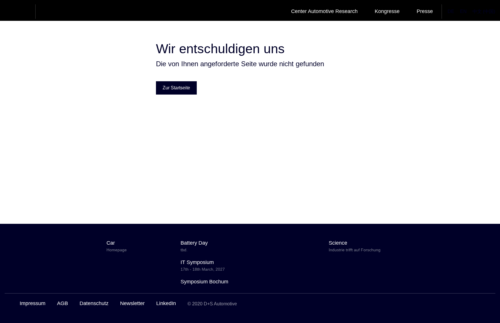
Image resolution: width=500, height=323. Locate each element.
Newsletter (132, 303)
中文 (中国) (484, 11)
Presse (425, 11)
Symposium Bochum (204, 282)
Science (354, 246)
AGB (62, 303)
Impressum (32, 303)
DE (451, 11)
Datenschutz (94, 303)
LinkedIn (166, 303)
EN (463, 11)
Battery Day (194, 246)
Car (116, 246)
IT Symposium (203, 265)
